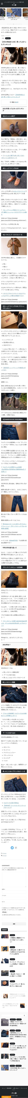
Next (26, 14)
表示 (16, 102)
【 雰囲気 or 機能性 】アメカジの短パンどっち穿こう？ (17, 940)
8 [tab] (18, 24)
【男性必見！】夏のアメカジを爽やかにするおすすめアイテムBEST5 (17, 952)
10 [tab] (21, 24)
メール (4, 895)
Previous (1, 14)
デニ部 (14, 5)
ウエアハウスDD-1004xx (11, 803)
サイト (3, 901)
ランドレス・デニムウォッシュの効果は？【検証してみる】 (17, 964)
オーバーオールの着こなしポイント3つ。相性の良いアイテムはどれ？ (18, 1047)
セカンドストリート (19, 191)
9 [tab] (19, 24)
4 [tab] (12, 24)
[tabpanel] (14, 15)
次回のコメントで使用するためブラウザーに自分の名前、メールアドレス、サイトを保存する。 (13, 908)
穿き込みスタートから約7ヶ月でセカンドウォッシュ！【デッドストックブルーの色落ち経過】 (14, 526)
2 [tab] (9, 24)
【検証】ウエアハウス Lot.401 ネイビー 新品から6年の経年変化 (18, 1023)
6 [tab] (15, 24)
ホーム (3, 1088)
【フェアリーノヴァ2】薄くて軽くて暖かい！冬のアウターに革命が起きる (18, 1059)
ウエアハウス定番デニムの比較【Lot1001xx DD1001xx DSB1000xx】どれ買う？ (13, 469)
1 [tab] (7, 24)
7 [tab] (16, 24)
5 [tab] (13, 24)
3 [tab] (10, 24)
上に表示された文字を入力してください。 (12, 914)
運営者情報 (9, 1088)
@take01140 (13, 540)
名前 (3, 889)
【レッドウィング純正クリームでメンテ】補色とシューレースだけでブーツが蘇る (14, 212)
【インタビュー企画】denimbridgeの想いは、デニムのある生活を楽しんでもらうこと (14, 623)
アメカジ (4, 853)
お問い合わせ (16, 1088)
